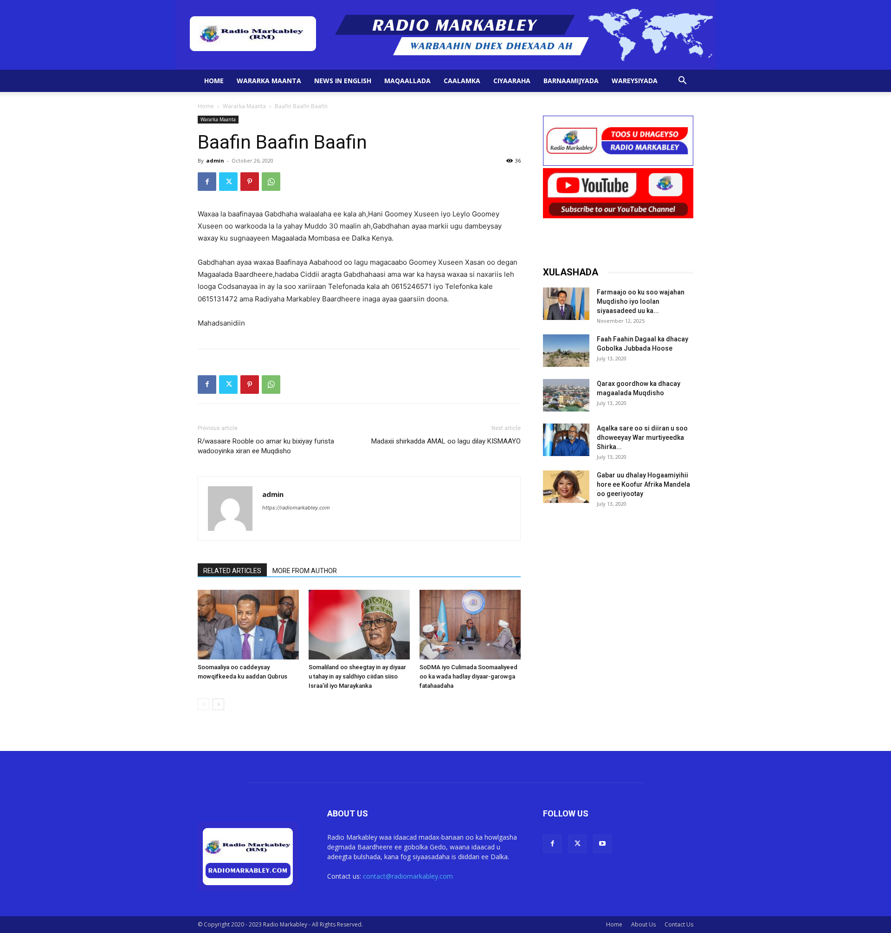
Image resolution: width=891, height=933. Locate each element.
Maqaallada (407, 80)
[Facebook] (207, 181)
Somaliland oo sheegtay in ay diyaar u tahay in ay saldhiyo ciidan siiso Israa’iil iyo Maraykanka (357, 676)
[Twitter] (228, 181)
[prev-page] (203, 704)
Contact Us (679, 924)
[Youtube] (602, 844)
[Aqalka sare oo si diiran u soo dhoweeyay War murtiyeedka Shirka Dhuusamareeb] (566, 440)
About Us (643, 924)
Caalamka (462, 80)
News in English (342, 80)
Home (214, 80)
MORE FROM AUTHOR (304, 570)
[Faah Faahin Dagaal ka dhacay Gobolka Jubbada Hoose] (566, 350)
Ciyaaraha (511, 80)
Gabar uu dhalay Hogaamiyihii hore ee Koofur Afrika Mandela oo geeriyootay (643, 484)
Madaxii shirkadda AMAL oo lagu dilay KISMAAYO (446, 441)
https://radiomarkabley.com (296, 507)
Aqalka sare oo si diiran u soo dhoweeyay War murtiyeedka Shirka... (642, 437)
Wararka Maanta (269, 80)
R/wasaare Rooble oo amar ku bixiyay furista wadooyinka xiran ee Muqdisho (266, 446)
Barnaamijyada (571, 80)
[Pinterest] (249, 181)
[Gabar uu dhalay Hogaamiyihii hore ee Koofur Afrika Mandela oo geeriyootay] (566, 486)
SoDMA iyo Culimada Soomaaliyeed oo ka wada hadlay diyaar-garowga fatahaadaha (468, 676)
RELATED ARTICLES (232, 570)
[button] (682, 81)
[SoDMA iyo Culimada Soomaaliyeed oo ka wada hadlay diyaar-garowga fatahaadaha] (470, 624)
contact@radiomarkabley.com (408, 876)
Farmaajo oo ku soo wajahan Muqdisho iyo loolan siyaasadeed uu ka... (640, 301)
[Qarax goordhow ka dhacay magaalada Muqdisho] (566, 395)
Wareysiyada (635, 80)
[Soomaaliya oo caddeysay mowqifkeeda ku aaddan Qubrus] (248, 624)
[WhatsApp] (271, 181)
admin (215, 160)
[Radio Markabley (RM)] (445, 35)
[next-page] (218, 704)
